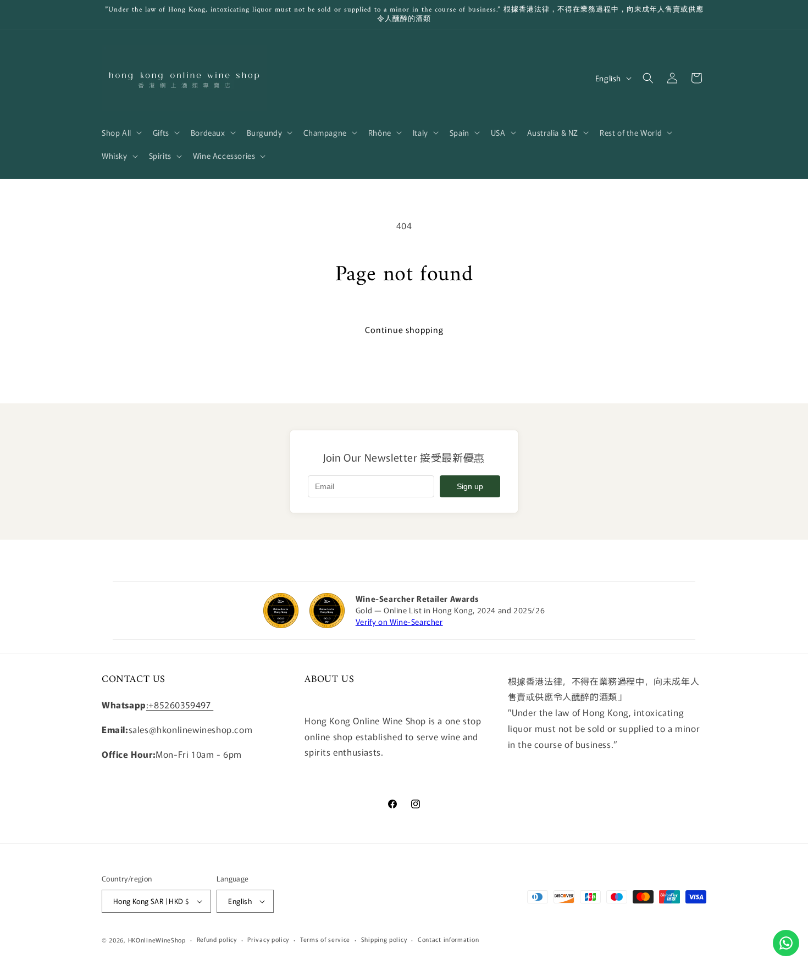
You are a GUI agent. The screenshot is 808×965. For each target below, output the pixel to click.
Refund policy (217, 939)
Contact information (448, 939)
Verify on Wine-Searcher (399, 621)
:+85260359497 (179, 704)
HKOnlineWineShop (157, 939)
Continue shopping (404, 329)
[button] (120, 132)
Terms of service (325, 939)
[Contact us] (786, 943)
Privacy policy (268, 939)
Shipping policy (384, 939)
